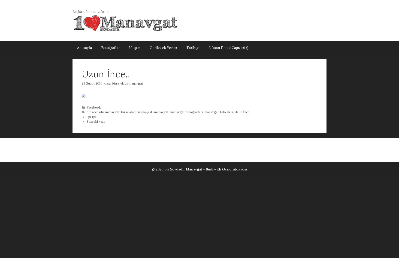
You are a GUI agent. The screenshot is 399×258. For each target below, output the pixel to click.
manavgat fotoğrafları (186, 112)
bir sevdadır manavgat (103, 112)
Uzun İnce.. (243, 112)
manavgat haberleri (218, 112)
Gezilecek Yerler (163, 48)
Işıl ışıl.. (92, 117)
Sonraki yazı (96, 121)
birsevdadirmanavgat (136, 112)
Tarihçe (193, 48)
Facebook (94, 107)
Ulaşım (134, 48)
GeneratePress (235, 169)
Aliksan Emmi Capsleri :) (228, 48)
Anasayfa (84, 48)
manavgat (161, 112)
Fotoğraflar (110, 48)
